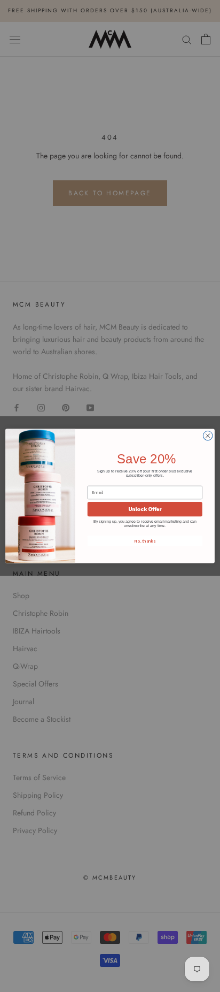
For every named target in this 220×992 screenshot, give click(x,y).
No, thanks (145, 541)
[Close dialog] (208, 435)
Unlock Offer (145, 509)
